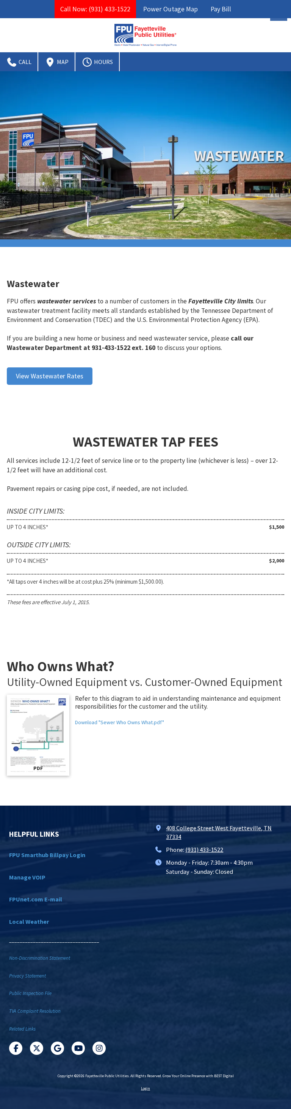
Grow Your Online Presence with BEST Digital (198, 1075)
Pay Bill (221, 9)
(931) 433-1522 (204, 849)
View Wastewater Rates (49, 376)
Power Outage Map (170, 9)
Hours (103, 62)
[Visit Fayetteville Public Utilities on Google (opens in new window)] (57, 1048)
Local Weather (29, 921)
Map (62, 62)
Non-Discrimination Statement (39, 958)
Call (24, 62)
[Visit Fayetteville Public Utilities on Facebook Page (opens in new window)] (15, 1048)
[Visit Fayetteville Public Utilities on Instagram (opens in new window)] (99, 1048)
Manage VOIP (27, 877)
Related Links (22, 1029)
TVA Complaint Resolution (35, 1011)
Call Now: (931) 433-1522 (95, 9)
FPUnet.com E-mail (35, 899)
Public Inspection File (30, 993)
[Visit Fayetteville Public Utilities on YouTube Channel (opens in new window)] (78, 1048)
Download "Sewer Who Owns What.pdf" (119, 722)
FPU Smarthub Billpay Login (47, 855)
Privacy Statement (27, 976)
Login (145, 1088)
